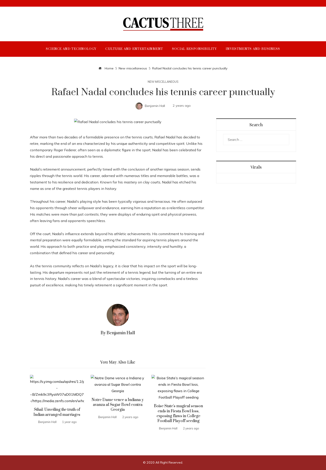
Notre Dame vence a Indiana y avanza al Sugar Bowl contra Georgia (118, 404)
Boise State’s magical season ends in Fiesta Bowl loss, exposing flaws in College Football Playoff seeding (178, 413)
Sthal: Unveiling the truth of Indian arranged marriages (56, 412)
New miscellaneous (163, 81)
